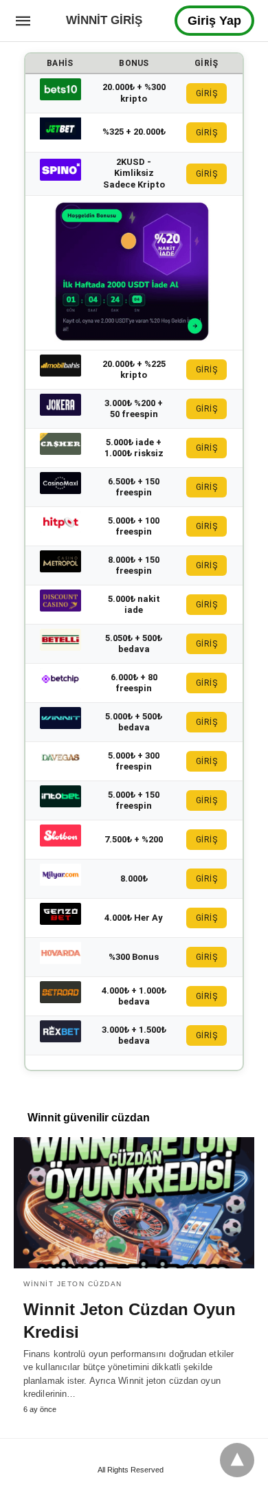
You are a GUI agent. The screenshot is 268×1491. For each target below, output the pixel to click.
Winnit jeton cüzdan (72, 1284)
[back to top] (237, 1460)
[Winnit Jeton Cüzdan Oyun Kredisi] (134, 1202)
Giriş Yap (214, 20)
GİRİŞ (207, 93)
